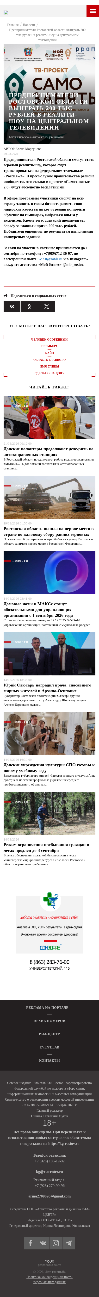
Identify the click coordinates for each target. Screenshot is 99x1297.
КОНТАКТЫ (49, 1060)
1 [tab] (49, 387)
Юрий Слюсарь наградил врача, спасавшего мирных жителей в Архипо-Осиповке (47, 688)
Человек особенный (49, 339)
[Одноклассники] (29, 306)
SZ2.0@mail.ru (49, 259)
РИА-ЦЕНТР (49, 1034)
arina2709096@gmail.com (49, 1196)
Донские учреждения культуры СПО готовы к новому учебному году (49, 767)
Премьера (49, 346)
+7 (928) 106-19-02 (50, 1161)
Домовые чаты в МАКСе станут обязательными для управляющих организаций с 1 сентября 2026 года (38, 609)
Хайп (49, 353)
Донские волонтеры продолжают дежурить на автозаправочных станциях (48, 451)
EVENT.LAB (49, 1047)
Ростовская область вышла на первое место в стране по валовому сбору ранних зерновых (49, 531)
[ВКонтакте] (12, 306)
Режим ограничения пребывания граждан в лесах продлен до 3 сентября (46, 847)
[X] (46, 306)
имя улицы (49, 366)
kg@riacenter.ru (49, 1172)
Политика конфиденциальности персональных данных (49, 1279)
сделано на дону (49, 373)
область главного (49, 360)
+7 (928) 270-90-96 (50, 1186)
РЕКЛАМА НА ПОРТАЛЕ (47, 1008)
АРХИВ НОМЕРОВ (49, 1021)
